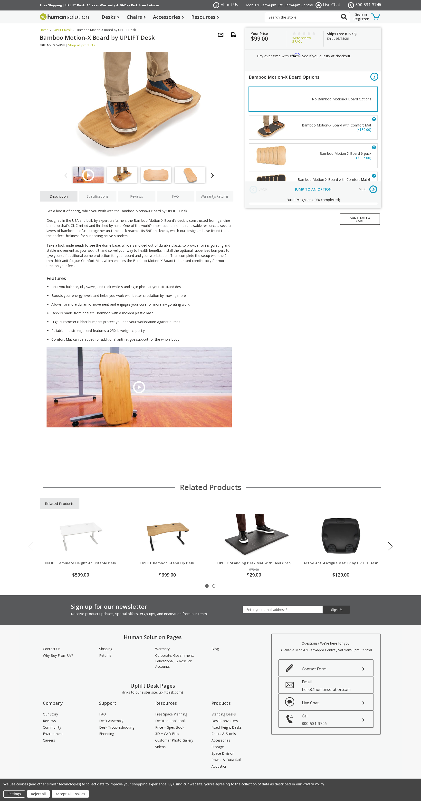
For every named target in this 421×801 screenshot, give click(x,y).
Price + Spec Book (169, 727)
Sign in (361, 14)
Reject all (38, 793)
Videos (160, 746)
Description (59, 196)
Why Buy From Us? (58, 655)
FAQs (297, 41)
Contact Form (314, 669)
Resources (203, 17)
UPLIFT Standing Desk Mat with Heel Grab (254, 563)
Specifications (97, 196)
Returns (105, 655)
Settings (14, 793)
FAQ (175, 196)
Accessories (166, 17)
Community (52, 727)
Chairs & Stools (223, 733)
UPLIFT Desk (63, 30)
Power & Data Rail (226, 759)
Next (390, 546)
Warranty (162, 649)
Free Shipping (51, 5)
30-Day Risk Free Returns (139, 5)
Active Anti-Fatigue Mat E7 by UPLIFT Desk (341, 563)
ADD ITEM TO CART (360, 219)
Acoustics (219, 766)
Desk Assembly (111, 720)
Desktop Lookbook (170, 720)
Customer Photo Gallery (174, 740)
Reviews (136, 196)
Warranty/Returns (215, 196)
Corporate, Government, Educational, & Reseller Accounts (174, 661)
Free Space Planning (171, 714)
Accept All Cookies (70, 793)
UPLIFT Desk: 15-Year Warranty (90, 5)
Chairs (134, 17)
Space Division (222, 753)
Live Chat (331, 4)
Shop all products (81, 45)
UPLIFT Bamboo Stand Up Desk (167, 563)
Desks (109, 17)
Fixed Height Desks (226, 727)
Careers (49, 740)
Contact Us (51, 649)
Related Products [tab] (59, 503)
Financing (106, 733)
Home (44, 30)
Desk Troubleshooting (116, 727)
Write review (301, 38)
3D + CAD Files (167, 733)
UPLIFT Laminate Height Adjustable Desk (80, 563)
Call (314, 719)
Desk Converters (224, 720)
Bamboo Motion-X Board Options (284, 77)
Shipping (105, 649)
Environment (53, 733)
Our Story (50, 714)
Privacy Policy (313, 784)
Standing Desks (223, 714)
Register (361, 19)
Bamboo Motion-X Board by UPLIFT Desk (106, 30)
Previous (31, 546)
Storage (217, 746)
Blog (215, 649)
